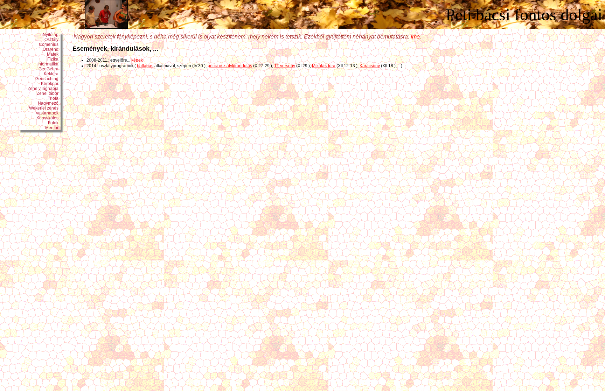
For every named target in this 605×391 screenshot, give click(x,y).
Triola (54, 98)
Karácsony (370, 65)
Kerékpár (51, 83)
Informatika (49, 64)
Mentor (53, 127)
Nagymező (49, 103)
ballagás (145, 65)
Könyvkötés (48, 118)
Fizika (54, 59)
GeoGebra (50, 69)
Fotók (54, 122)
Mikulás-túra (323, 65)
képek (137, 60)
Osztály (52, 39)
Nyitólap (52, 34)
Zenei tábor (49, 93)
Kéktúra (52, 73)
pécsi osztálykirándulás (230, 65)
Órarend (52, 49)
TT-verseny (284, 65)
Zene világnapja (44, 88)
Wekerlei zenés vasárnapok (45, 111)
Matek (54, 54)
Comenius (50, 44)
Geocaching (48, 78)
